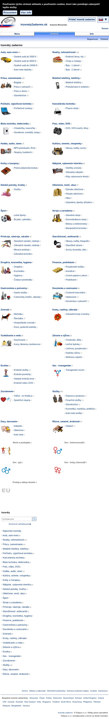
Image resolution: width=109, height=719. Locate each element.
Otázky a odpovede (37, 691)
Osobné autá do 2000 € (25, 57)
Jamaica (26, 706)
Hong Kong (77, 702)
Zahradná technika (23, 254)
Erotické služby (21, 370)
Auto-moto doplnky (23, 69)
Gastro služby (20, 292)
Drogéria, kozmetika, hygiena (16, 262)
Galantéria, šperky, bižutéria (79, 202)
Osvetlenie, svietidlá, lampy (27, 132)
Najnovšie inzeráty (12, 531)
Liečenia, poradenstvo (76, 348)
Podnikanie (71, 280)
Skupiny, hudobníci (23, 152)
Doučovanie (19, 340)
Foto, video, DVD (61, 123)
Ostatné (69, 426)
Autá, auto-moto (9, 52)
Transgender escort (75, 370)
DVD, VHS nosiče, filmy (77, 128)
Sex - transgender (61, 365)
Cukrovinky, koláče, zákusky (27, 297)
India (39, 702)
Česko (42, 698)
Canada (11, 702)
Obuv (68, 198)
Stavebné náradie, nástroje (26, 241)
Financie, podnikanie (63, 262)
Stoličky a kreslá (73, 168)
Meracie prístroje (22, 250)
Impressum (103, 691)
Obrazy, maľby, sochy (76, 148)
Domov (105, 28)
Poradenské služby (75, 267)
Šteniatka (18, 318)
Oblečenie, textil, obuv (64, 185)
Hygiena (18, 275)
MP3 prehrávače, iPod (24, 148)
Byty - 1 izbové (72, 65)
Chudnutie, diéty (73, 340)
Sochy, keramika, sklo (76, 250)
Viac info (26, 12)
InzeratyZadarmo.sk (34, 24)
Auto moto (18, 434)
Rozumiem (9, 12)
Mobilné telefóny (73, 82)
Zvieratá (5, 309)
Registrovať (92, 39)
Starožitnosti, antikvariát (65, 236)
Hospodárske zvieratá (24, 323)
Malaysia (6, 706)
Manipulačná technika (76, 228)
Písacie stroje (72, 108)
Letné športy (20, 215)
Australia (19, 702)
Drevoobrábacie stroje (76, 219)
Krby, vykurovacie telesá (77, 176)
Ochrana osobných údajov (78, 691)
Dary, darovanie (9, 421)
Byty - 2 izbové (72, 69)
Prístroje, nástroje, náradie (15, 236)
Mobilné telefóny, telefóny (66, 78)
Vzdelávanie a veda (11, 335)
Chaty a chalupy (73, 61)
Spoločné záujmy (22, 400)
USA (4, 702)
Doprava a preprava (75, 396)
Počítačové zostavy (23, 108)
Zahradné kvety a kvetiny (77, 314)
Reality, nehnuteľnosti (64, 52)
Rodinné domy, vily (75, 57)
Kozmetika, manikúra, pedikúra (80, 409)
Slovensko (34, 698)
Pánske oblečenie (74, 194)
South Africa (66, 702)
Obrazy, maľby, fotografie (77, 241)
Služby (56, 391)
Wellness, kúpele (74, 357)
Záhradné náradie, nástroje (26, 245)
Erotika (4, 365)
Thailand (56, 702)
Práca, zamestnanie (11, 78)
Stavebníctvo (20, 95)
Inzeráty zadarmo (65, 713)
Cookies (93, 691)
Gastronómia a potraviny (14, 288)
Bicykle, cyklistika (22, 219)
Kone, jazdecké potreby (25, 327)
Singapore (46, 702)
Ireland (101, 698)
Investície (70, 271)
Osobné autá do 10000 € (25, 65)
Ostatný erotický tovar (24, 379)
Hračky (17, 189)
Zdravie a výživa (60, 335)
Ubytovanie (71, 297)
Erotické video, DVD (23, 383)
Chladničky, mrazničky (24, 128)
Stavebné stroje (73, 215)
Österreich (57, 698)
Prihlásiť (104, 39)
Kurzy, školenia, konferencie (27, 344)
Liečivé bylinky (73, 344)
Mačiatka (18, 314)
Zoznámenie (7, 391)
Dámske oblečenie (74, 189)
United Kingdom (90, 698)
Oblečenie (19, 430)
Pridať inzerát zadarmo (82, 19)
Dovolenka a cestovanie (64, 288)
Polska (49, 698)
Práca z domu (20, 91)
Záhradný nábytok (74, 172)
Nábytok (18, 426)
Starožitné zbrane (74, 245)
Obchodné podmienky (56, 691)
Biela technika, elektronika (15, 123)
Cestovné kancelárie (75, 292)
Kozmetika (19, 271)
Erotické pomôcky (22, 374)
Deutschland (68, 698)
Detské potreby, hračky (13, 185)
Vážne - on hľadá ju (23, 396)
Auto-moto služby (74, 413)
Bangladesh (16, 706)
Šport (4, 210)
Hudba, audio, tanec (11, 143)
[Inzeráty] (10, 22)
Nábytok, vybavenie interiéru (67, 163)
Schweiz (78, 698)
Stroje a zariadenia (62, 210)
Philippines (87, 702)
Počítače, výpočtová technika (16, 104)
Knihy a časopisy (10, 163)
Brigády (17, 82)
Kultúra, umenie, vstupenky (66, 143)
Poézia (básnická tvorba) (25, 168)
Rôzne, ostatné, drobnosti (66, 421)
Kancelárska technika (63, 104)
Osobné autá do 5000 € (25, 61)
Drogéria (18, 267)
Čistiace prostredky (23, 280)
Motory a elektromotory (76, 224)
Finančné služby (73, 400)
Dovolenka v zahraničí (76, 301)
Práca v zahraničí (22, 87)
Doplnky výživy (73, 353)
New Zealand (29, 702)
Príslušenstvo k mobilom (77, 87)
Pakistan (97, 702)
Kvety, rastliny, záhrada (64, 309)
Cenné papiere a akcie (76, 275)
